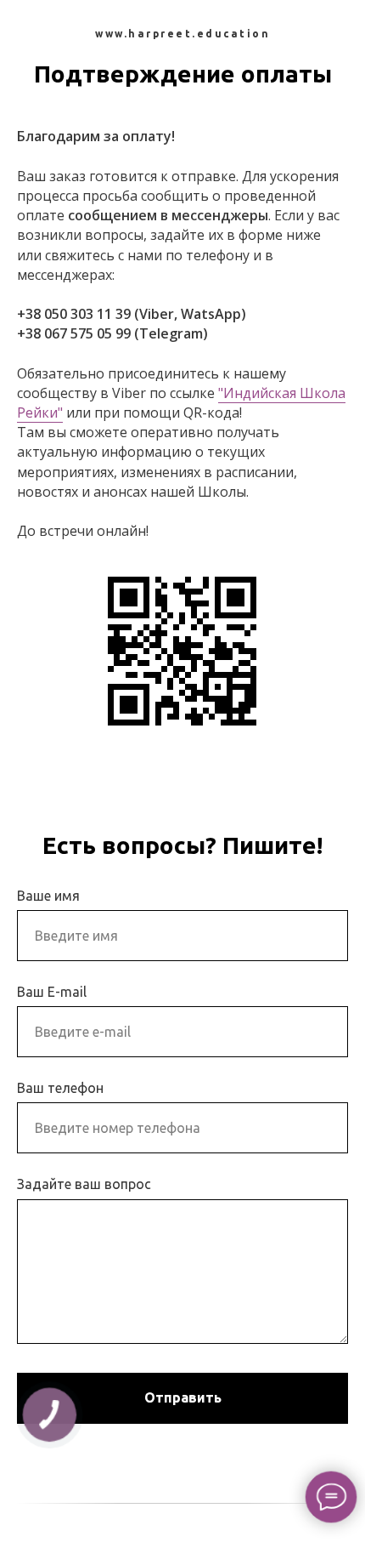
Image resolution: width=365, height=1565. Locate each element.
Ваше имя (48, 895)
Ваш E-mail (52, 991)
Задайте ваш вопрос (84, 1184)
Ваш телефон (60, 1088)
